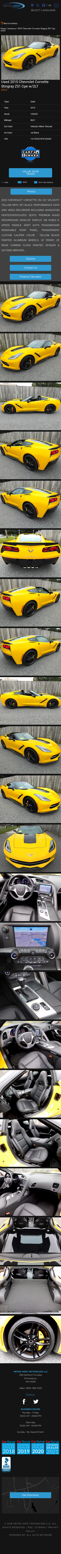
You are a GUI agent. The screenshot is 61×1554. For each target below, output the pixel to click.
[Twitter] (35, 1402)
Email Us (30, 1394)
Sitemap (40, 1527)
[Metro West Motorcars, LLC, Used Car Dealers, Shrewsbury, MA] (6, 1465)
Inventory (12, 28)
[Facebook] (24, 1402)
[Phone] (38, 5)
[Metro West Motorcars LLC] (13, 5)
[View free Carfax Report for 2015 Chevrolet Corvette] (30, 162)
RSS (30, 1527)
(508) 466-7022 (34, 1388)
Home (3, 28)
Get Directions (30, 1495)
